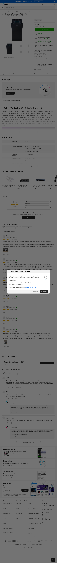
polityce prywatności (30, 287)
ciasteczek (16, 276)
